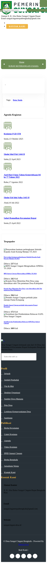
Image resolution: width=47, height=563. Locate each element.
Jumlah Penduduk (11, 380)
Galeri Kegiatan (10, 434)
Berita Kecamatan (11, 428)
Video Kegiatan (10, 447)
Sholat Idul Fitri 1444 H (14, 154)
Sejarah (7, 373)
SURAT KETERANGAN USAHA (23, 66)
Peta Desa (8, 405)
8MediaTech (23, 544)
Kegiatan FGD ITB (12, 134)
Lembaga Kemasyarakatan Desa (17, 412)
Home (21, 62)
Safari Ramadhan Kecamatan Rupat (20, 218)
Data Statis (17, 100)
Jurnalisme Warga (11, 466)
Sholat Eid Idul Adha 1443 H (16, 197)
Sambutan (8, 418)
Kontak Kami (17, 26)
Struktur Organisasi (12, 393)
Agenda (7, 441)
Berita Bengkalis (11, 460)
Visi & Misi (9, 386)
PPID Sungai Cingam (13, 453)
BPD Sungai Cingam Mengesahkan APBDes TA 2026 (20, 273)
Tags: (8, 100)
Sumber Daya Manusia (13, 399)
